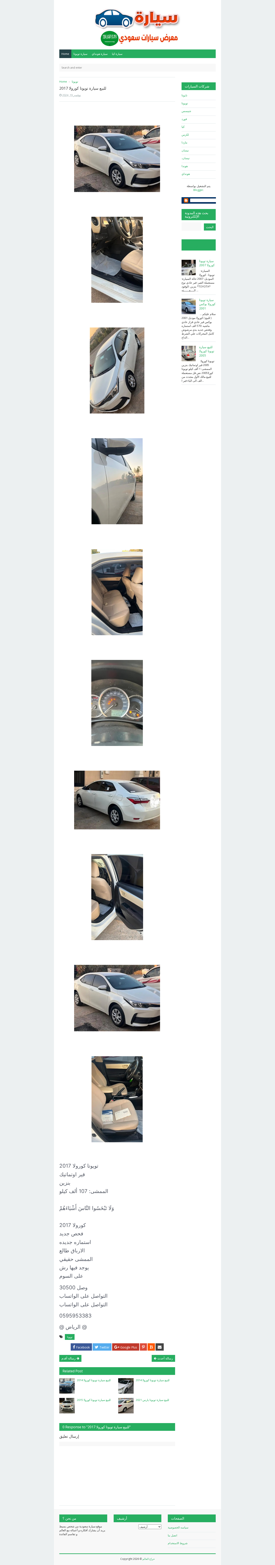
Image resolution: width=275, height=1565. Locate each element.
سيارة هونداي (100, 54)
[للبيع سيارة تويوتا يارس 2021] (126, 1405)
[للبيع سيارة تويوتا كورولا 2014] (67, 1386)
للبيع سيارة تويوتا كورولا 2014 (94, 1380)
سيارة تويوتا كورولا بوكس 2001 (207, 304)
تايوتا (184, 95)
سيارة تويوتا (80, 54)
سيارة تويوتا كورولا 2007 (207, 263)
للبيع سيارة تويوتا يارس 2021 (152, 1400)
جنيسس (186, 111)
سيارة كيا (117, 54)
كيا (183, 127)
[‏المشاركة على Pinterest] (143, 1347)
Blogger (198, 190)
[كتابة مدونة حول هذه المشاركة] (151, 1347)
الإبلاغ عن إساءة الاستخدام (196, 245)
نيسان (185, 150)
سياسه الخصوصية (178, 1527)
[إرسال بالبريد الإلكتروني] (160, 1347)
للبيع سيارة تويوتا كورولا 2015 (94, 1400)
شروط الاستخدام (178, 1543)
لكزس (185, 135)
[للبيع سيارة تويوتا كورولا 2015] (67, 1405)
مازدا (184, 142)
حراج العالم (148, 1559)
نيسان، (186, 158)
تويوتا (69, 1337)
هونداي (186, 174)
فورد (184, 119)
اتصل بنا (172, 1535)
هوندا (185, 166)
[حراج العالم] (137, 24)
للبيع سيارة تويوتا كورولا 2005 (206, 351)
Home (65, 54)
